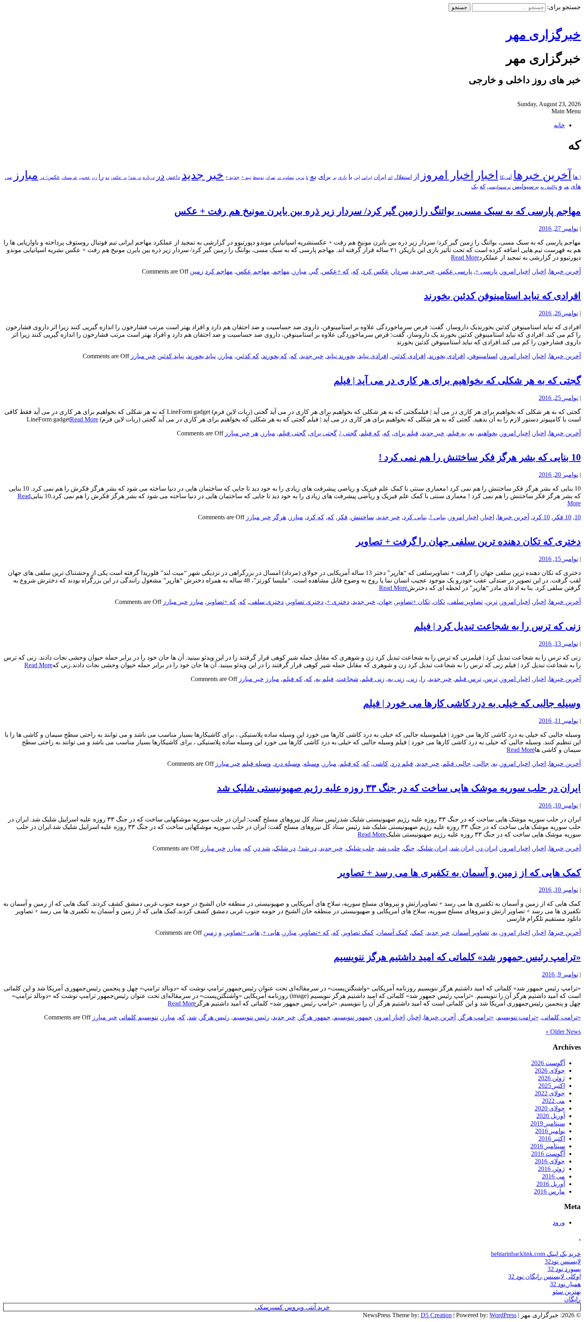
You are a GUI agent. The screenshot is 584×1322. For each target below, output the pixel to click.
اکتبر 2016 (551, 1138)
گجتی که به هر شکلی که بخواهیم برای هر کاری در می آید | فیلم (457, 380)
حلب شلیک (360, 848)
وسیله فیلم (256, 763)
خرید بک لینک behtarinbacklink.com (536, 1253)
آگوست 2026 (548, 1063)
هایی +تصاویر (242, 932)
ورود (559, 1222)
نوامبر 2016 (550, 1131)
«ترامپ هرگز (476, 1017)
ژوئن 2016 (551, 1168)
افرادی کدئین (408, 356)
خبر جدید (203, 175)
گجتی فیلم (292, 433)
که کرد (315, 517)
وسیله (311, 763)
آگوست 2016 (548, 1153)
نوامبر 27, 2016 (558, 228)
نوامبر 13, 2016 (558, 643)
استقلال (403, 177)
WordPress (502, 1315)
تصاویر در (285, 177)
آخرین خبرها (542, 175)
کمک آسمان (392, 932)
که (482, 186)
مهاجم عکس (253, 271)
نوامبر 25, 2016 (558, 397)
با (350, 177)
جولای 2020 (550, 1108)
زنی (413, 679)
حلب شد (389, 848)
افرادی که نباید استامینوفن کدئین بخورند (502, 296)
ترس (490, 679)
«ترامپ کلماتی (561, 1017)
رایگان (572, 1299)
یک (474, 186)
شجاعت (347, 679)
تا (307, 177)
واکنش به (548, 186)
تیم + (246, 177)
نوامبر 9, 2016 (560, 974)
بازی (342, 177)
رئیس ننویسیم (251, 1017)
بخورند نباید (341, 356)
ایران (380, 177)
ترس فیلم (468, 679)
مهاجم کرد (219, 271)
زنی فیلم (373, 679)
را (101, 177)
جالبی (481, 763)
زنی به (396, 679)
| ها (577, 177)
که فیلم (370, 433)
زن (94, 177)
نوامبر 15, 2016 (558, 558)
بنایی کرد (415, 517)
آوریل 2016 (550, 1183)
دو (107, 177)
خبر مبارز (143, 356)
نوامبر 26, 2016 (558, 313)
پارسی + (486, 271)
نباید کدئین (170, 356)
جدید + (232, 177)
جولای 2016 (550, 1161)
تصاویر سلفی (465, 601)
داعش (173, 177)
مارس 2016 (549, 1191)
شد (192, 1017)
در (160, 176)
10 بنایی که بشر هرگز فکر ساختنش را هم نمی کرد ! (480, 457)
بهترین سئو (567, 1291)
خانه (559, 125)
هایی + (271, 932)
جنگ (409, 848)
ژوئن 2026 (551, 1078)
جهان (385, 601)
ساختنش (362, 517)
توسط (258, 177)
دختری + (338, 601)
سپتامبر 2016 (547, 1146)
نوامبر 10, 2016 (558, 805)
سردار (400, 271)
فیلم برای (405, 433)
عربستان (69, 177)
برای (324, 177)
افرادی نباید (373, 356)
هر (254, 433)
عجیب (84, 177)
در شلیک (284, 848)
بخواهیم (487, 433)
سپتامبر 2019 (547, 1123)
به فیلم (457, 433)
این (357, 177)
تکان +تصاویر (412, 601)
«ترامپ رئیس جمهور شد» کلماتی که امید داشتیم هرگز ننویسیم (457, 957)
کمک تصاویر (358, 932)
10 (577, 517)
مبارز (26, 175)
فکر (342, 517)
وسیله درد (287, 763)
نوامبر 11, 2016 (558, 720)
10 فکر (562, 517)
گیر (314, 271)
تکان (439, 601)
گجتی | (348, 433)
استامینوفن (482, 356)
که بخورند (274, 356)
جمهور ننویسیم (353, 1017)
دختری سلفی (266, 601)
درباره (149, 177)
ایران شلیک (432, 848)
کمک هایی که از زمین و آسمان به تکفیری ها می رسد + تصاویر (459, 873)
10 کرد (541, 517)
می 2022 (553, 1100)
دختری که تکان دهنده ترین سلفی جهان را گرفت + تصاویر (468, 541)
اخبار (486, 175)
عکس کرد (375, 271)
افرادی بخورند (447, 356)
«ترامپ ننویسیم (518, 1017)
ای (390, 177)
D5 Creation (436, 1315)
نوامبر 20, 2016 (558, 474)
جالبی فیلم (457, 763)
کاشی (380, 763)
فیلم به (324, 679)
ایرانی (367, 177)
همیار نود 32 (565, 1284)
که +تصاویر (221, 601)
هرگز (279, 517)
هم (566, 186)
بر (334, 177)
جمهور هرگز (315, 1017)
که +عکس (335, 271)
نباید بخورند (201, 356)
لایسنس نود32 (563, 1261)
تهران (270, 177)
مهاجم (281, 271)
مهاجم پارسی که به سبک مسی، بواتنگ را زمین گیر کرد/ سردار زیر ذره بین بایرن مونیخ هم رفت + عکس (377, 211)
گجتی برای (323, 433)
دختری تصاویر (305, 601)
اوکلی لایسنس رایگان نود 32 (544, 1276)
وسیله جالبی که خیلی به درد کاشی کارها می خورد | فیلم (472, 703)
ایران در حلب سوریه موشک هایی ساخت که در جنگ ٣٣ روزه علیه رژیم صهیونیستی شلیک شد (399, 788)
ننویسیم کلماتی (138, 1017)
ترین (300, 177)
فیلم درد (402, 763)
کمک (417, 932)
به (313, 176)
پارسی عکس (455, 271)
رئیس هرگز (215, 1017)
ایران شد (462, 848)
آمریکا (506, 177)
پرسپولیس (525, 186)
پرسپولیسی (499, 187)
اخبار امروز (447, 175)
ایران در (487, 848)
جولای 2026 (550, 1070)
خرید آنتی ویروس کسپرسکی (292, 1307)
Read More (465, 257)
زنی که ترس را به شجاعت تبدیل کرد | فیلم (497, 626)
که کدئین (247, 356)
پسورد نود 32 (564, 1269)
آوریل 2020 (550, 1115)
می (8, 177)
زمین (196, 271)
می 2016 (553, 1176)
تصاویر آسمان (471, 932)
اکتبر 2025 (551, 1085)
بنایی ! (438, 517)
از (416, 176)
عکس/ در (50, 177)
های (575, 186)
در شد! (134, 177)
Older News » (563, 1031)
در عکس (119, 177)
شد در (262, 848)
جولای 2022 (550, 1093)
